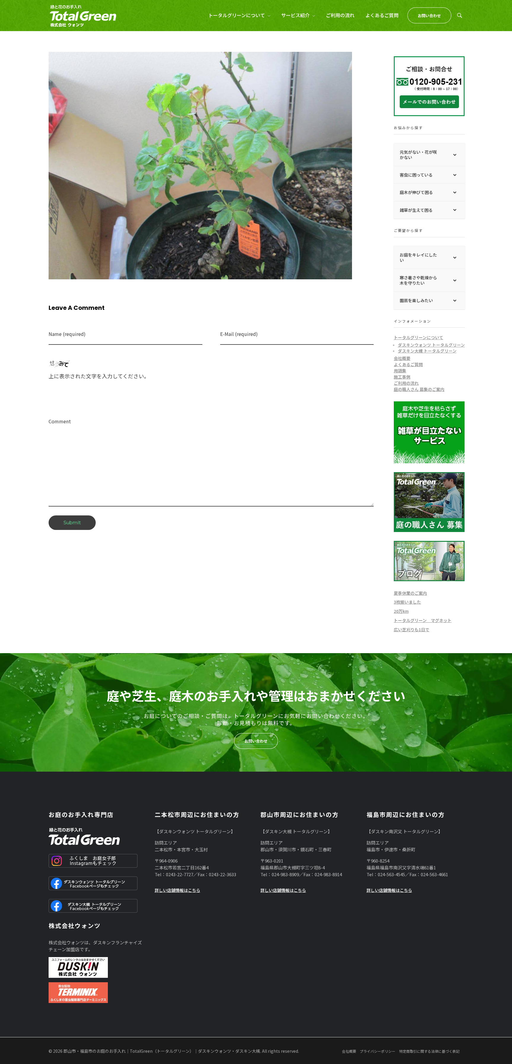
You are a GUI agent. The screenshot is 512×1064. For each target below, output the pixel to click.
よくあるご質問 (408, 364)
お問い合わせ (256, 741)
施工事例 (402, 377)
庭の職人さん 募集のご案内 (419, 389)
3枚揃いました (407, 602)
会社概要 (402, 358)
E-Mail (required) (239, 334)
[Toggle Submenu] (454, 154)
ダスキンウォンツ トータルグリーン (431, 345)
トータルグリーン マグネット (423, 620)
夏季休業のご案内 (410, 593)
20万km (401, 611)
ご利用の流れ (406, 383)
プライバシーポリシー (377, 1051)
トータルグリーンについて (418, 337)
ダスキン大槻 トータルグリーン (427, 351)
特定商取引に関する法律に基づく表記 (429, 1051)
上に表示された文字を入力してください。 (99, 376)
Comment (60, 421)
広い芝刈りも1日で (411, 629)
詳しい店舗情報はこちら (177, 890)
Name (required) (67, 334)
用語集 (400, 371)
